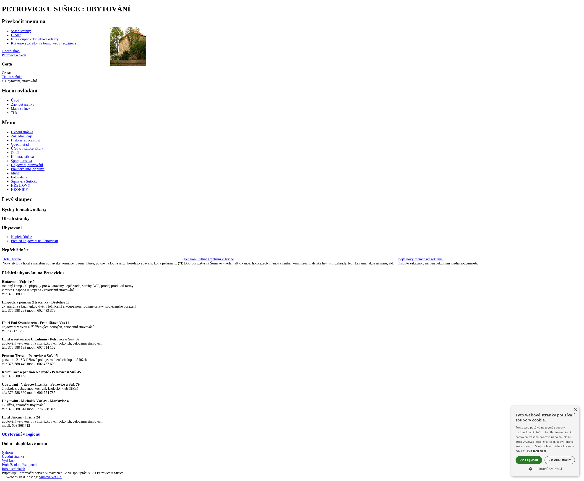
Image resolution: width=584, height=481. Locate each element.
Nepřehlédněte (21, 237)
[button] (545, 468)
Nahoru (7, 452)
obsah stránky (21, 31)
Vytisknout (9, 461)
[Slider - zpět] (107, 46)
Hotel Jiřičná (12, 259)
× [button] (575, 410)
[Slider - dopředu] (148, 46)
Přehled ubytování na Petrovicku (34, 241)
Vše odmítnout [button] (560, 460)
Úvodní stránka (13, 456)
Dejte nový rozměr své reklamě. (420, 259)
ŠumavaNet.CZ (50, 477)
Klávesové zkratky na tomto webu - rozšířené (43, 43)
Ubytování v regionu (21, 434)
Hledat (16, 35)
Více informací (536, 450)
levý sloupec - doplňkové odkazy (35, 39)
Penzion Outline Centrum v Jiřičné (209, 259)
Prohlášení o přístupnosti (19, 465)
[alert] (545, 441)
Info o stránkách (13, 469)
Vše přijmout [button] (529, 460)
